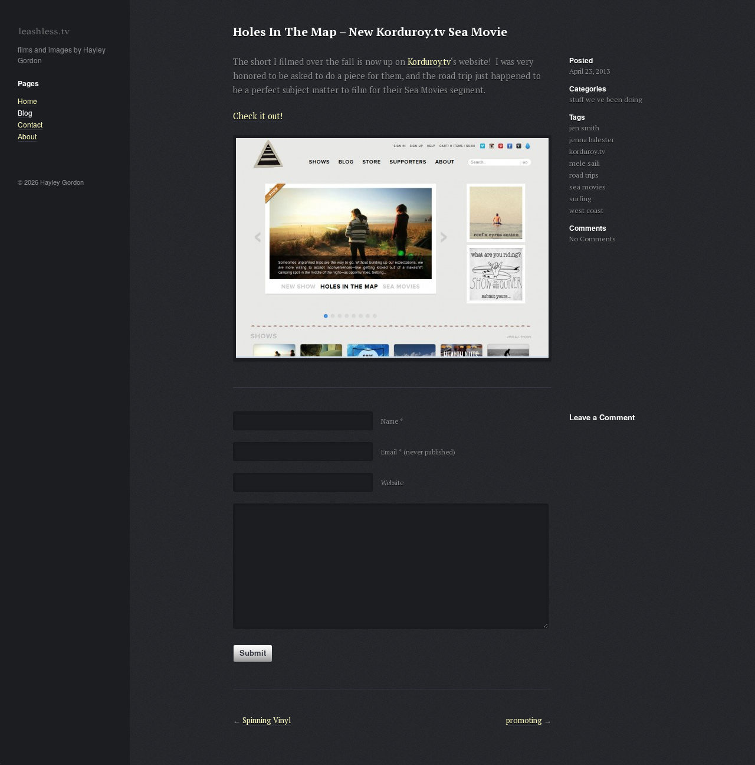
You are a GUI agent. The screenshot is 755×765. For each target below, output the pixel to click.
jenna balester (591, 139)
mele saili (584, 163)
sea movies (587, 186)
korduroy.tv (587, 151)
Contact (30, 124)
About (27, 136)
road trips (584, 175)
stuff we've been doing (605, 99)
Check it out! (258, 116)
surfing (580, 198)
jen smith (584, 127)
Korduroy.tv (429, 61)
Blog (25, 112)
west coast (586, 210)
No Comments (592, 238)
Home (27, 101)
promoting (524, 720)
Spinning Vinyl (266, 720)
